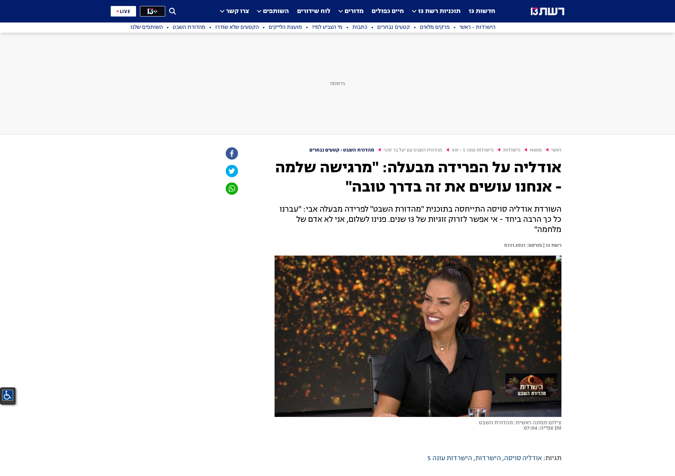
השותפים (276, 11)
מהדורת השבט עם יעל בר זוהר (413, 150)
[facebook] (231, 153)
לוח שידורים (313, 11)
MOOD (536, 150)
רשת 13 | (551, 245)
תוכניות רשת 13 (439, 11)
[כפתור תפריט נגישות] (7, 395)
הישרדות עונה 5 (450, 458)
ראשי (556, 150)
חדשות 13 (482, 11)
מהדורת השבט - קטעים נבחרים (341, 150)
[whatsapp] (231, 188)
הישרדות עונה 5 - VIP (473, 150)
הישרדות (511, 150)
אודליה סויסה (523, 458)
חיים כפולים (388, 11)
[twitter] (231, 171)
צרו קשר (237, 11)
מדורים (354, 11)
